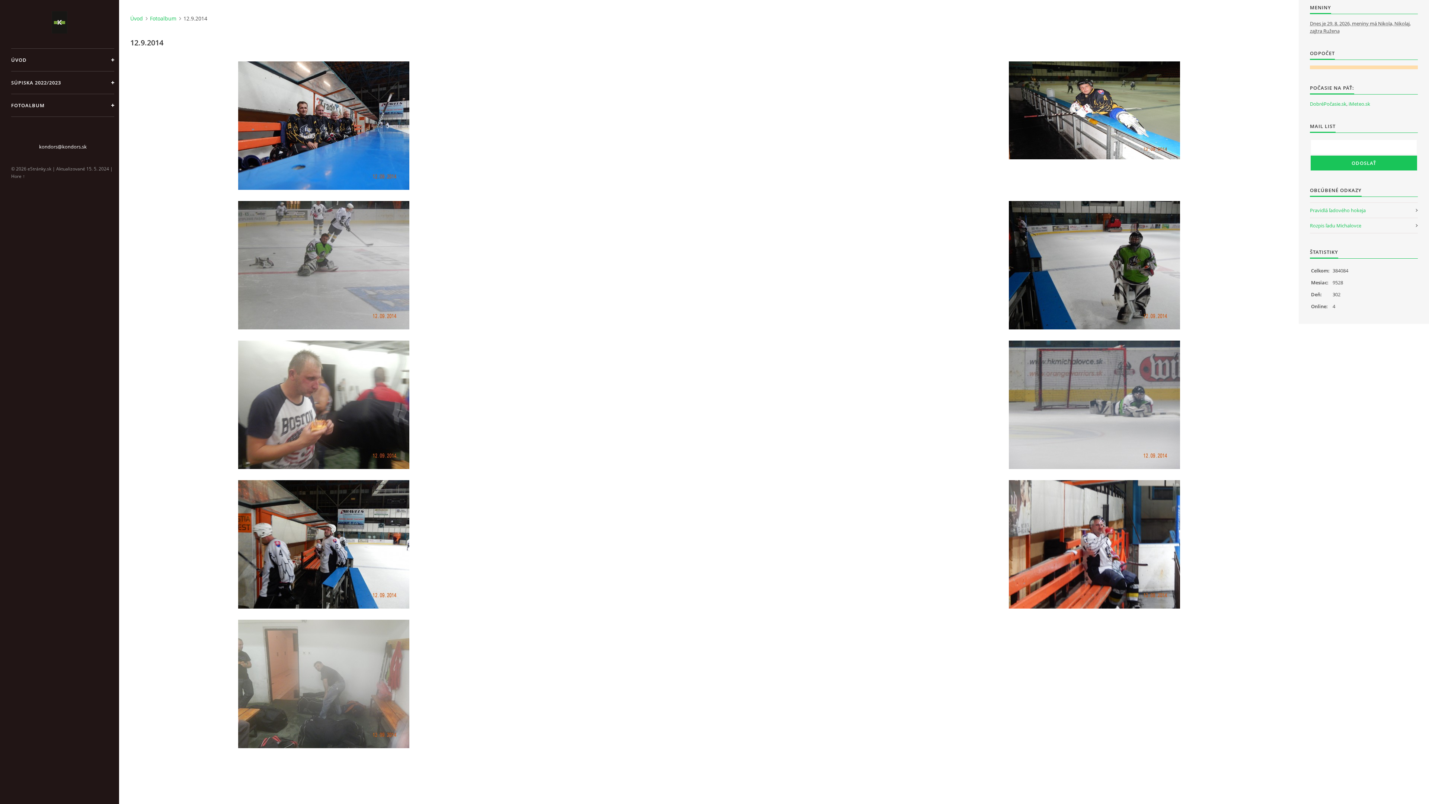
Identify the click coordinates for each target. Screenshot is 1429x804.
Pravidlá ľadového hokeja (1338, 210)
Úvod (19, 60)
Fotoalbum (28, 105)
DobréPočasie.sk (1328, 103)
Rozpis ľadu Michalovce (1335, 225)
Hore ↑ (18, 176)
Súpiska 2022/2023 (36, 82)
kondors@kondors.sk (63, 146)
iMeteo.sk (1359, 103)
